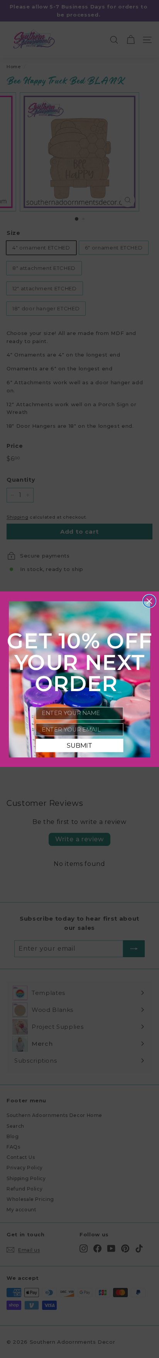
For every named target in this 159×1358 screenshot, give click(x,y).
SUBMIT (79, 745)
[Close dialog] (149, 601)
